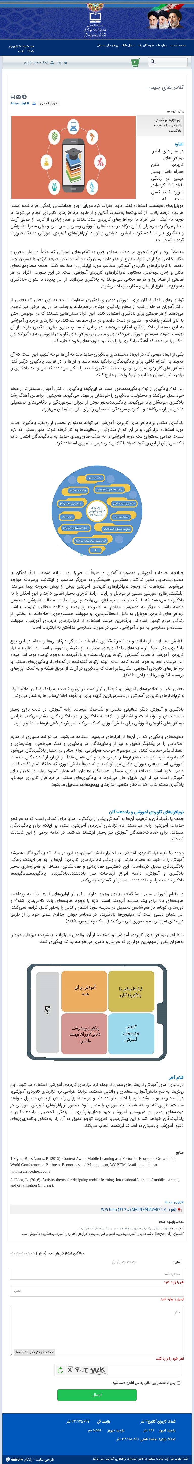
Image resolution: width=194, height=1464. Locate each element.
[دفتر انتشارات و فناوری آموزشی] (95, 24)
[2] (118, 1262)
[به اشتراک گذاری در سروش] (24, 97)
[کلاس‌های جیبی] (73, 157)
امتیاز (176, 1262)
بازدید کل (103, 1421)
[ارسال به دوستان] (18, 97)
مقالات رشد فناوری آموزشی (156, 1229)
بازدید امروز (167, 1430)
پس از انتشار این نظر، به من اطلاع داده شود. (143, 1383)
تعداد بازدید (175, 1222)
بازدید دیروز (116, 1430)
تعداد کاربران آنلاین (164, 1421)
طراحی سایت (44, 1459)
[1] (113, 1262)
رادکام (28, 1459)
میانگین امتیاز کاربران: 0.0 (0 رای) (60, 1253)
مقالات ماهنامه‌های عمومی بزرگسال (120, 1229)
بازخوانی (60, 1369)
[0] (13, 1253)
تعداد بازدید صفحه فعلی (159, 1439)
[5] (134, 1262)
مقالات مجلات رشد (89, 1229)
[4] (129, 1262)
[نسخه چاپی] (13, 97)
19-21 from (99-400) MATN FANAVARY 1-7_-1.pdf (139, 1210)
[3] (124, 1262)
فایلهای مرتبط (21, 103)
